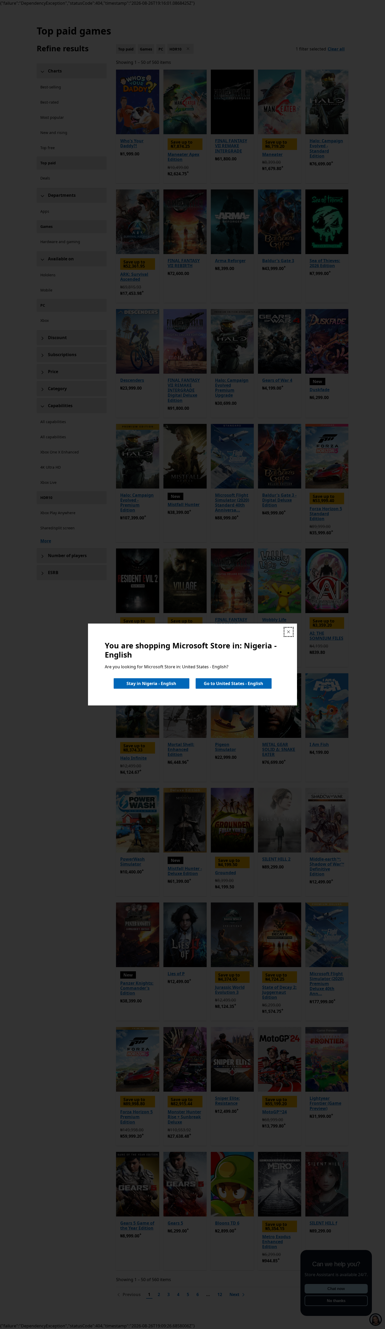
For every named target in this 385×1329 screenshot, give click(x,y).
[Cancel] (288, 632)
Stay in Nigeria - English (151, 683)
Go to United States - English (233, 683)
